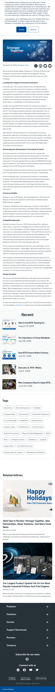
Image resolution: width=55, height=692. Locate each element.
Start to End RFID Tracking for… (32, 323)
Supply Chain (8, 446)
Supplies (43, 439)
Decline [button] (33, 29)
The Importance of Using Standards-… (35, 338)
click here (18, 305)
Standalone (32, 439)
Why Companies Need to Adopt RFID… (35, 382)
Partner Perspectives (11, 433)
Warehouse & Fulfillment (35, 452)
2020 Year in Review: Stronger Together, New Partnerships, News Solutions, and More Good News (27, 524)
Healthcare (24, 420)
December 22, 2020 (9, 530)
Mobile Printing (37, 427)
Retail (48, 433)
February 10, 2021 (8, 589)
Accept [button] (21, 29)
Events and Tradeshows (40, 414)
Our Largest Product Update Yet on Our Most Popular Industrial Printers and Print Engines (26, 585)
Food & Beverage (10, 420)
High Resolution (36, 420)
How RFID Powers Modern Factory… (34, 353)
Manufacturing (24, 427)
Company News (23, 65)
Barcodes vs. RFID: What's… (30, 367)
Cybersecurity (24, 414)
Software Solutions (18, 439)
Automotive (8, 408)
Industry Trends (9, 427)
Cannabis (37, 408)
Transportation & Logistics (13, 452)
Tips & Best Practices (24, 446)
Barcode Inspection (23, 408)
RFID (5, 439)
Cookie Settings (8, 689)
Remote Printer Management (32, 433)
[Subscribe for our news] (27, 659)
